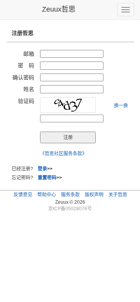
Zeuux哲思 (58, 9)
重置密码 (47, 177)
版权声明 (94, 194)
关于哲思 (117, 194)
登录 (42, 169)
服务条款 (70, 194)
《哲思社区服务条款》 (63, 153)
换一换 (121, 105)
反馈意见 (23, 194)
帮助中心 (46, 194)
